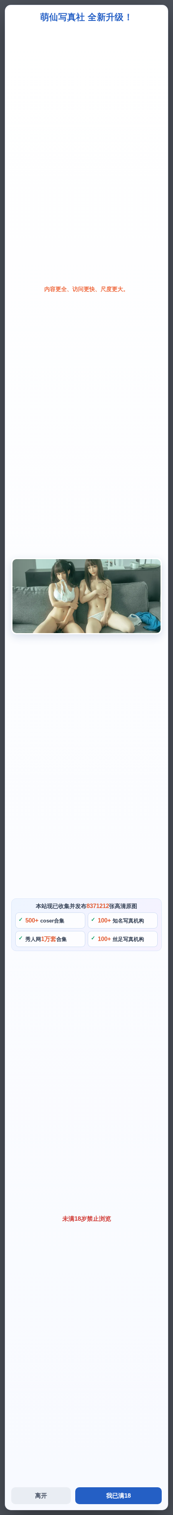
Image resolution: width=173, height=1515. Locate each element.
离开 (41, 1495)
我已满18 (118, 1495)
